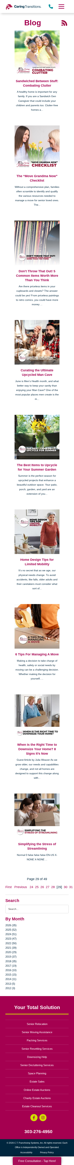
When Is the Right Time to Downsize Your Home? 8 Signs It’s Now (37, 749)
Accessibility (26, 1152)
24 (31, 887)
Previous (20, 887)
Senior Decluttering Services (37, 1065)
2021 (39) (11, 947)
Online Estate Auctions (37, 1089)
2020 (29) (11, 952)
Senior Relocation (37, 1023)
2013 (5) (10, 983)
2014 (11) (10, 979)
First (8, 887)
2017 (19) (11, 965)
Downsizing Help (37, 1056)
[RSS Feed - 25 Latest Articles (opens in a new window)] (64, 22)
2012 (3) (10, 988)
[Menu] (61, 6)
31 (71, 887)
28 (53, 887)
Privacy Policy (47, 1152)
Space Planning (37, 1073)
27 (47, 887)
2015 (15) (11, 974)
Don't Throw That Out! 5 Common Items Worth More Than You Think (37, 275)
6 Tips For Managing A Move (37, 654)
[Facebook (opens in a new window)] (34, 1117)
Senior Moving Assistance (37, 1032)
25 (37, 887)
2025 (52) (11, 929)
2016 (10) (11, 970)
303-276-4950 (38, 1131)
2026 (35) (11, 925)
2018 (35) (11, 961)
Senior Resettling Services (37, 1048)
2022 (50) (11, 943)
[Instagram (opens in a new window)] (43, 1117)
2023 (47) (11, 938)
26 (42, 887)
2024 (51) (11, 934)
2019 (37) (11, 956)
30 (65, 887)
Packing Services (37, 1040)
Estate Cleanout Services (37, 1106)
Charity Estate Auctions (37, 1098)
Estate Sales (37, 1081)
